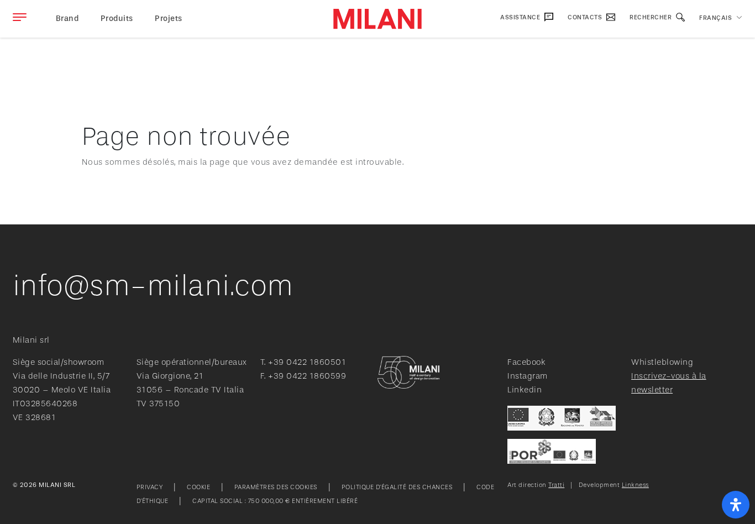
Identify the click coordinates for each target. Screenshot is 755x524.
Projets (168, 18)
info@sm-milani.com (153, 285)
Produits (117, 18)
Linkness (635, 485)
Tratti (556, 485)
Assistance (521, 17)
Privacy (150, 487)
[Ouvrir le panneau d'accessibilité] (735, 504)
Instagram (527, 376)
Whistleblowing (662, 362)
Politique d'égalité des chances (397, 487)
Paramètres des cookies (275, 487)
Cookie (198, 487)
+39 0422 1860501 (307, 362)
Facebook (526, 362)
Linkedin (524, 390)
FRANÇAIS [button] (715, 18)
